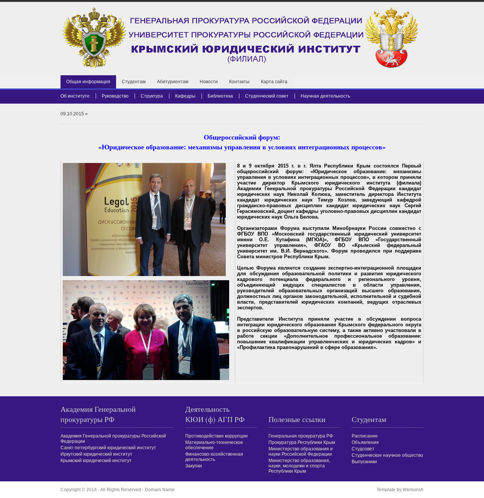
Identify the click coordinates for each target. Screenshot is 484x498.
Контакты (239, 81)
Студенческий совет (267, 96)
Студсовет (363, 448)
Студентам (134, 81)
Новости (209, 81)
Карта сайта (274, 81)
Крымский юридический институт (96, 460)
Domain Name (160, 489)
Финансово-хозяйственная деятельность (214, 456)
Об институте (75, 96)
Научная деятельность (325, 96)
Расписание (365, 436)
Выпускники (364, 461)
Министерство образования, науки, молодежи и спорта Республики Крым (299, 466)
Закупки (193, 466)
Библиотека (220, 96)
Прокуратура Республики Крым (301, 442)
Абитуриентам (172, 81)
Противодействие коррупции (216, 436)
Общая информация (88, 81)
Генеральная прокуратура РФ (300, 436)
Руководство (115, 96)
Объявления (365, 442)
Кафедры (185, 96)
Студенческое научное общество (387, 455)
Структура (152, 96)
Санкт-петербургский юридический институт (108, 447)
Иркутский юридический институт (96, 454)
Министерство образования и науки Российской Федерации (300, 451)
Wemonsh (413, 489)
